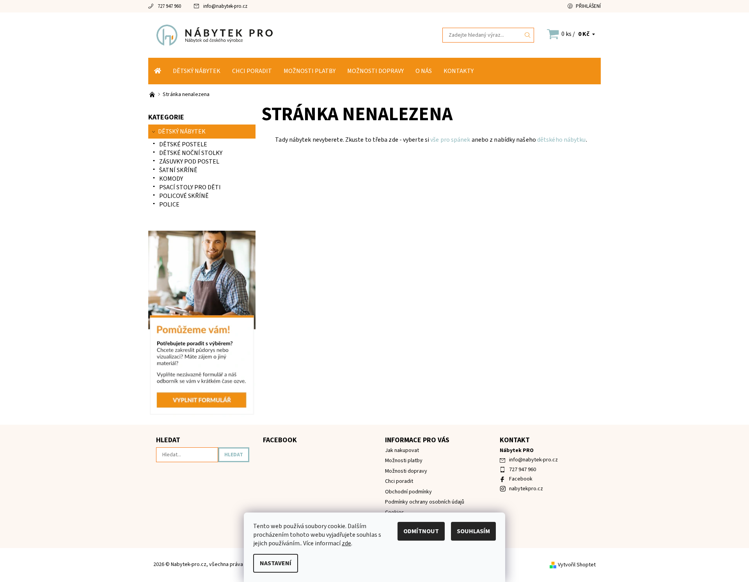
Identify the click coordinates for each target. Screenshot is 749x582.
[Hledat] (528, 35)
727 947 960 (169, 6)
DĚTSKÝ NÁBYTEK (196, 71)
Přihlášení (588, 6)
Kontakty (459, 71)
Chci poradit (252, 71)
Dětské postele (183, 144)
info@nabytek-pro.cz (225, 6)
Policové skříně (184, 196)
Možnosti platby (309, 71)
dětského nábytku (561, 139)
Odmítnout (421, 531)
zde (346, 543)
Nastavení (275, 563)
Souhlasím (473, 531)
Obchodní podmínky (408, 492)
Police (169, 204)
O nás (423, 71)
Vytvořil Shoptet (577, 565)
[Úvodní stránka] (157, 71)
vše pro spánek (450, 139)
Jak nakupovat (402, 450)
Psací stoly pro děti (190, 187)
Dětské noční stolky (190, 153)
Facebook (520, 479)
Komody (171, 178)
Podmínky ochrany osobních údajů (424, 502)
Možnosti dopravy (375, 71)
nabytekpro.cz (526, 489)
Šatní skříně (178, 170)
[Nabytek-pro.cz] (261, 34)
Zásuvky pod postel (189, 161)
